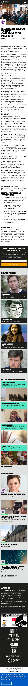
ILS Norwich (21, 56)
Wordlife (11, 121)
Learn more (8, 679)
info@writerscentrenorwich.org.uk (14, 671)
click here (10, 607)
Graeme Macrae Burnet (10, 234)
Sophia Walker (18, 136)
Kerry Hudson (20, 233)
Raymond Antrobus (6, 164)
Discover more (6, 466)
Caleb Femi (17, 148)
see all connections (8, 576)
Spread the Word (10, 147)
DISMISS (6, 683)
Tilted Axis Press (22, 156)
